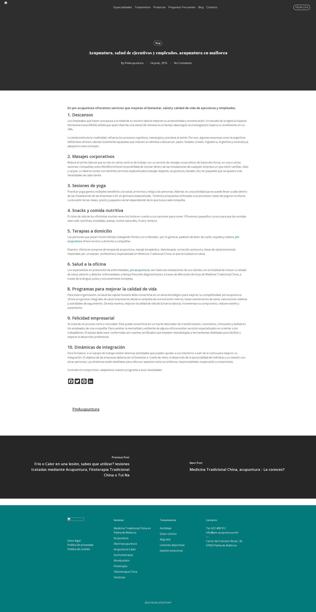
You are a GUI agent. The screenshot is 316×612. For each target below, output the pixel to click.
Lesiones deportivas (172, 545)
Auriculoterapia (123, 555)
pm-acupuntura (139, 270)
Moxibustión (121, 560)
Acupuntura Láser (125, 549)
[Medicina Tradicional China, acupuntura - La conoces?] (237, 467)
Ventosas (119, 577)
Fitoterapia (120, 566)
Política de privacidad (80, 545)
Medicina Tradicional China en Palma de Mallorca (132, 530)
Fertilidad (165, 528)
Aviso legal (74, 540)
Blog (157, 43)
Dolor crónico (168, 534)
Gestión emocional (171, 550)
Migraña (165, 539)
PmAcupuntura (134, 63)
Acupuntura (121, 538)
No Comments (183, 63)
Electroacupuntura (125, 544)
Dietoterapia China (125, 571)
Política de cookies (78, 549)
